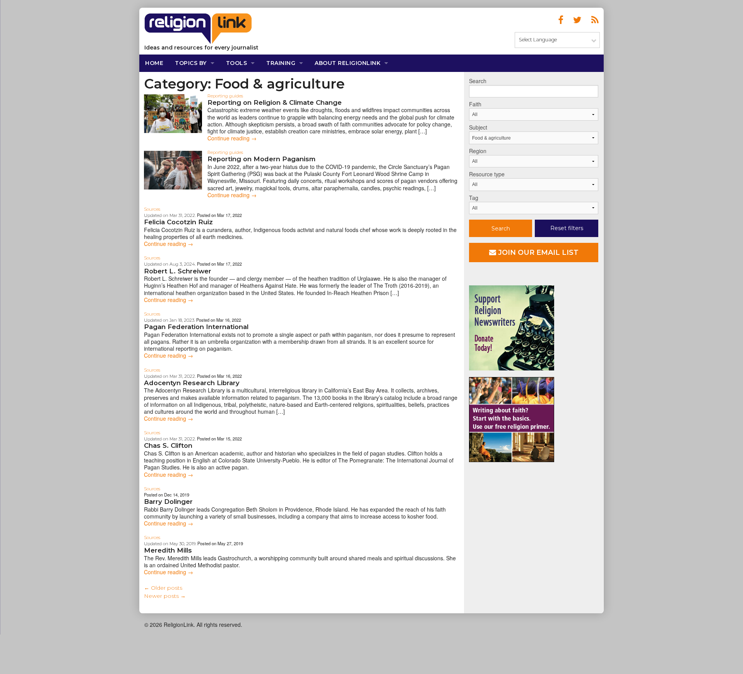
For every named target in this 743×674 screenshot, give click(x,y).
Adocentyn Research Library (192, 383)
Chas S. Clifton (168, 445)
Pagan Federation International (196, 327)
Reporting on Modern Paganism (261, 159)
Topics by (191, 63)
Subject (478, 127)
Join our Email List (537, 252)
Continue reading (232, 138)
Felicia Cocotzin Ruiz (178, 222)
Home (154, 63)
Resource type (487, 174)
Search (477, 81)
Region (477, 151)
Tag (473, 197)
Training (280, 63)
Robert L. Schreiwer (177, 271)
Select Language (538, 40)
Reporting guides (225, 96)
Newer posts (165, 595)
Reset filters (566, 228)
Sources (152, 209)
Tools (236, 63)
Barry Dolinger (168, 501)
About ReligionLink (347, 63)
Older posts (163, 587)
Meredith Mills (168, 550)
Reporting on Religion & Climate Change (274, 102)
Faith (475, 104)
